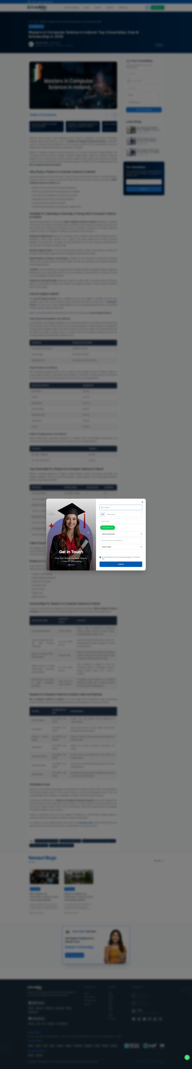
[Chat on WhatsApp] (187, 1057)
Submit (121, 564)
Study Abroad (107, 527)
